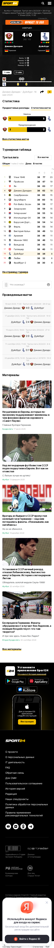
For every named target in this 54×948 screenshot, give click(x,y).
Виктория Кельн (22, 231)
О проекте (11, 751)
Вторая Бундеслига (11, 640)
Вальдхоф (19, 244)
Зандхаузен (20, 208)
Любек (17, 258)
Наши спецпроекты (16, 799)
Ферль (17, 226)
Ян (15, 186)
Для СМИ (10, 778)
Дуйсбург (44, 46)
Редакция (11, 793)
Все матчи (43, 157)
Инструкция (27, 722)
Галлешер (19, 249)
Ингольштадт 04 (22, 217)
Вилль (21, 58)
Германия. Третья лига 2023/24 (26, 11)
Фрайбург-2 (20, 262)
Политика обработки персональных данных (26, 806)
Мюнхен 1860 (21, 240)
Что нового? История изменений (31, 674)
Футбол (7, 11)
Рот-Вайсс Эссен (22, 204)
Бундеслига (7, 429)
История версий (15, 788)
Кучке (22, 63)
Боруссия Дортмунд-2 (25, 222)
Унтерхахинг (20, 213)
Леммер (21, 60)
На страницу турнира (15, 271)
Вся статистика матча (15, 139)
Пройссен (19, 181)
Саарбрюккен (21, 195)
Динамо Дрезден (13, 46)
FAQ (7, 767)
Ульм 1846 (19, 177)
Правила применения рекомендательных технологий (24, 814)
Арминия (18, 235)
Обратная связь (14, 772)
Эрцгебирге (20, 199)
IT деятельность (15, 762)
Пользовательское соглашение (23, 783)
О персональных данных (19, 757)
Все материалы (11, 649)
